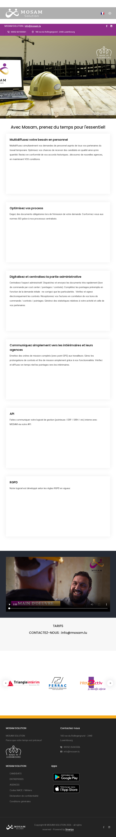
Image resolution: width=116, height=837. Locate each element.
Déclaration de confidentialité (24, 796)
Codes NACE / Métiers (21, 790)
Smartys (69, 829)
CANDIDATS (16, 773)
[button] (110, 683)
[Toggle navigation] (109, 13)
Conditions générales (20, 801)
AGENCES (14, 784)
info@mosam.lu (33, 26)
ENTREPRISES (17, 779)
